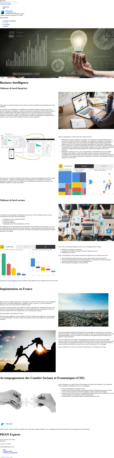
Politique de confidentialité (10, 452)
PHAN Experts (5, 457)
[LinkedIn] (2, 455)
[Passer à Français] (6, 7)
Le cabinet (6, 24)
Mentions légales (7, 451)
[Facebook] (1, 455)
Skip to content (4, 17)
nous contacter (12, 280)
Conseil (5, 22)
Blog (4, 449)
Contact (5, 26)
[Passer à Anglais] (4, 8)
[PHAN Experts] (8, 13)
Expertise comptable (9, 21)
